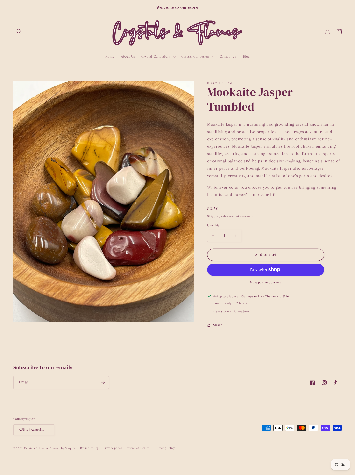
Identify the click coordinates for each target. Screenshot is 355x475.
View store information (231, 311)
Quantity (213, 225)
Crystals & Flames (36, 448)
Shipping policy (165, 448)
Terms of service (138, 448)
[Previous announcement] (79, 7)
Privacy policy (113, 448)
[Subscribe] (103, 382)
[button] (19, 31)
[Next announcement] (275, 7)
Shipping (213, 216)
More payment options (265, 282)
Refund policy (89, 448)
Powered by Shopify (62, 448)
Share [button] (217, 325)
